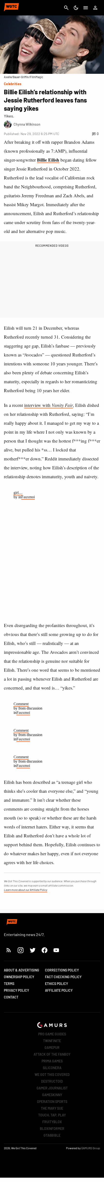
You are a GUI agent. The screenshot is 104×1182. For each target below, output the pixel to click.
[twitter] (32, 950)
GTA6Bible (52, 1135)
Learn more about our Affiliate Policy (25, 889)
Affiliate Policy (59, 990)
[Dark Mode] (76, 8)
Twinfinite (52, 1041)
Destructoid (52, 1081)
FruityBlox (52, 1122)
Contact (11, 997)
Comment (21, 704)
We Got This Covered (52, 1075)
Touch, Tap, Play (52, 1115)
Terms (9, 984)
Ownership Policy (19, 977)
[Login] (95, 8)
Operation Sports (52, 1102)
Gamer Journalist (52, 1088)
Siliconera (52, 1068)
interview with (48, 405)
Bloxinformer (52, 1129)
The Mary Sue (52, 1108)
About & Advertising (21, 970)
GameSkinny (52, 1095)
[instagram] (20, 950)
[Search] (66, 8)
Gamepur (52, 1047)
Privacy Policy (16, 990)
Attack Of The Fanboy (52, 1054)
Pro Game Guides (52, 1034)
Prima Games (52, 1061)
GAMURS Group (90, 1148)
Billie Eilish (48, 160)
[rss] (9, 950)
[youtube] (56, 950)
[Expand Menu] (85, 8)
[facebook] (44, 950)
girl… (18, 493)
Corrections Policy (62, 970)
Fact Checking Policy (63, 977)
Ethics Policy (56, 984)
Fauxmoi (28, 497)
